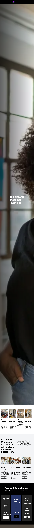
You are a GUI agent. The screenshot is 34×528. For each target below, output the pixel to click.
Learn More (3, 477)
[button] (21, 2)
